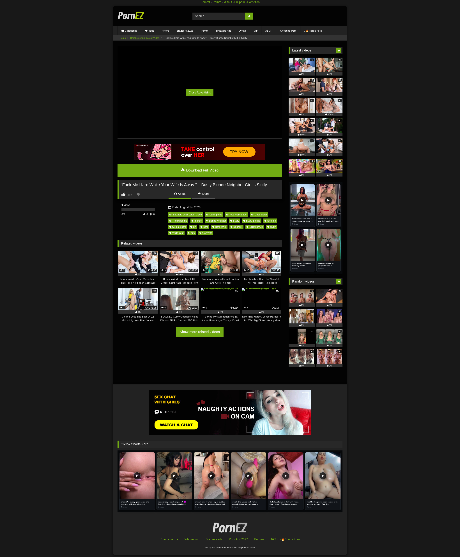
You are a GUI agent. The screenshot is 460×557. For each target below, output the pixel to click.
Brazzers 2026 (185, 30)
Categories (131, 30)
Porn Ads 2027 (238, 539)
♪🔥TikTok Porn (313, 30)
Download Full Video (201, 170)
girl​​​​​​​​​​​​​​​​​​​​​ (194, 226)
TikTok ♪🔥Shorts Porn (285, 539)
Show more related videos (200, 332)
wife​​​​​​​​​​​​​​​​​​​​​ (193, 233)
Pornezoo (253, 2)
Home (123, 38)
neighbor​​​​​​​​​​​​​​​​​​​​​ (237, 226)
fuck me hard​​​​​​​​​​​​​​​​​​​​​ (179, 226)
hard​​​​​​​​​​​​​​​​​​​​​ (205, 226)
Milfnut (228, 2)
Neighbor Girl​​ (256, 226)
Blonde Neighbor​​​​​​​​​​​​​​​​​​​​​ (217, 220)
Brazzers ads (214, 539)
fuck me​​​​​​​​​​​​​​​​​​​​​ (271, 220)
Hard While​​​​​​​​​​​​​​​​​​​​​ (220, 226)
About (181, 193)
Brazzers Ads (223, 30)
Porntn (217, 2)
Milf (255, 30)
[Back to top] (449, 546)
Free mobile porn (238, 214)
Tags (151, 30)
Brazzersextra (169, 539)
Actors (165, 30)
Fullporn (239, 2)
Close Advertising (200, 92)
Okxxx (242, 30)
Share (205, 193)
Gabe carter (261, 214)
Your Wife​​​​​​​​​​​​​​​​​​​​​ (207, 233)
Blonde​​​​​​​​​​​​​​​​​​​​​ (198, 220)
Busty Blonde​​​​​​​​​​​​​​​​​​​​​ (253, 220)
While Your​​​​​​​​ (177, 233)
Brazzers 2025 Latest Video (144, 38)
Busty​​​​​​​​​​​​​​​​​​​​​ (236, 220)
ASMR (268, 30)
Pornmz (205, 2)
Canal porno (216, 214)
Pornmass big (180, 220)
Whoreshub (192, 539)
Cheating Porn (288, 30)
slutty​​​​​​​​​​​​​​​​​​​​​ (273, 226)
